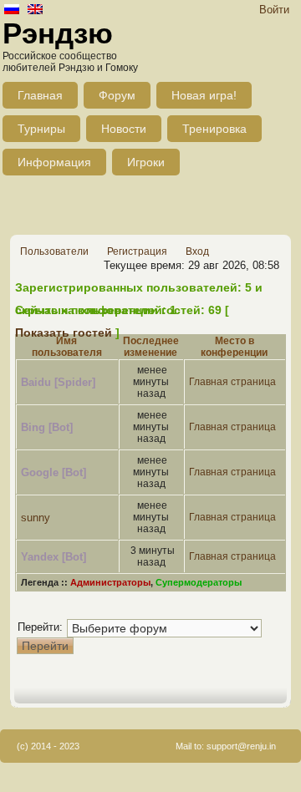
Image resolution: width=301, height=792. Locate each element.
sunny (35, 517)
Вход (197, 251)
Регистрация (137, 251)
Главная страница (232, 382)
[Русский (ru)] (11, 10)
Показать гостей (63, 332)
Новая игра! (204, 95)
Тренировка (214, 128)
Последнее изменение (151, 346)
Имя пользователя (67, 346)
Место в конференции (234, 346)
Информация (54, 162)
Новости (123, 128)
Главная (40, 95)
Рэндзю (58, 33)
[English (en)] (35, 10)
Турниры (41, 128)
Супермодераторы (199, 582)
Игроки (146, 162)
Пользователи (54, 251)
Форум (117, 95)
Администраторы (110, 582)
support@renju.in (241, 746)
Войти (274, 9)
